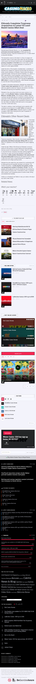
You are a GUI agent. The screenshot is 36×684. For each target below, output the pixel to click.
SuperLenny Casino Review (15, 659)
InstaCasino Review (13, 658)
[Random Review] (5, 20)
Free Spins (25, 582)
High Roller (4, 584)
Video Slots (5, 592)
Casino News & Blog (7, 208)
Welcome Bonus (23, 592)
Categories (4, 599)
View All (31, 265)
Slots (12, 589)
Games (30, 582)
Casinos (19, 582)
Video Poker (30, 589)
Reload (29, 587)
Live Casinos (20, 584)
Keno (14, 584)
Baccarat (20, 575)
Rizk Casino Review (13, 660)
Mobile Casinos (7, 587)
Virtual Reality (14, 592)
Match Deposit (30, 584)
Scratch (8, 589)
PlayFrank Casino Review (14, 662)
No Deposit (24, 587)
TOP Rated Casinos (20, 589)
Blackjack (9, 578)
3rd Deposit (14, 575)
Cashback (21, 578)
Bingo (24, 575)
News (5, 212)
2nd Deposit (5, 575)
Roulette (3, 589)
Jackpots (10, 584)
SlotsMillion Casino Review (15, 656)
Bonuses (15, 578)
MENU (11, 3)
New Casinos (17, 587)
